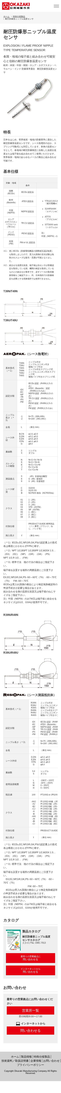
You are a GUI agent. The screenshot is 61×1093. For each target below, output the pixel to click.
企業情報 (35, 1060)
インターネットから (30, 970)
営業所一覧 (30, 1010)
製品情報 (26, 1056)
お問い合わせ (51, 1060)
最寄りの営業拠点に (30, 958)
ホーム (6, 16)
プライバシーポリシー (30, 1064)
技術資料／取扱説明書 (15, 1060)
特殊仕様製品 (19, 16)
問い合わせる (30, 1030)
